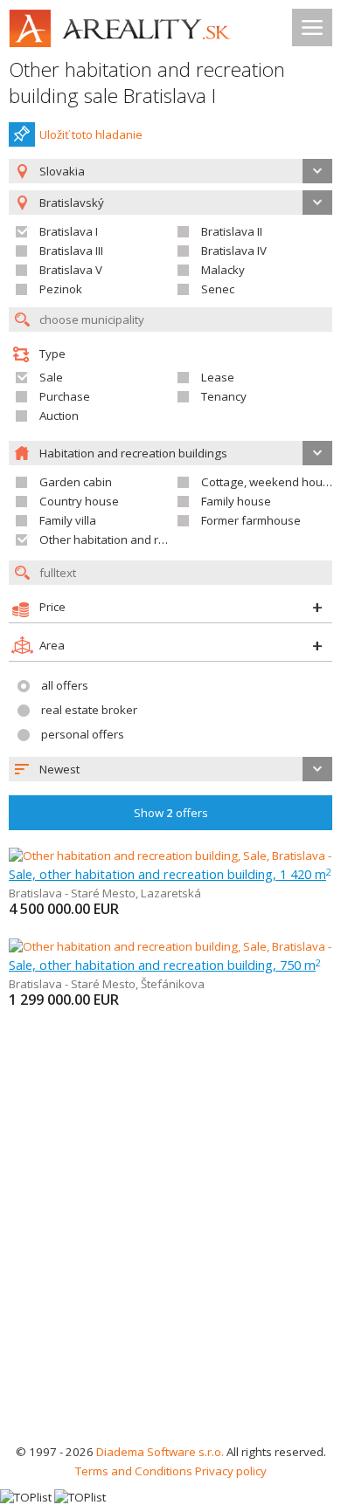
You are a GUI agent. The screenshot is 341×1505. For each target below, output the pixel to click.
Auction (59, 415)
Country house (79, 501)
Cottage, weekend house (268, 482)
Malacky (223, 270)
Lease (217, 377)
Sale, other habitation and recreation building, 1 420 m (170, 874)
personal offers (82, 734)
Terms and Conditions (133, 1471)
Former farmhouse (251, 520)
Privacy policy (231, 1471)
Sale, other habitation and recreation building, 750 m (165, 964)
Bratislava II (231, 231)
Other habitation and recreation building (146, 539)
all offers (64, 685)
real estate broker (89, 710)
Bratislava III (71, 250)
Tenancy (224, 396)
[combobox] (170, 171)
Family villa (67, 520)
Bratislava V (70, 270)
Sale (51, 377)
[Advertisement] (170, 1263)
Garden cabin (75, 482)
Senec (217, 289)
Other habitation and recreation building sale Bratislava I (147, 82)
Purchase (64, 396)
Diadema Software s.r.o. (160, 1452)
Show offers (171, 813)
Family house (236, 501)
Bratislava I (68, 231)
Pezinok (60, 289)
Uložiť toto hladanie (91, 134)
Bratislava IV (234, 250)
